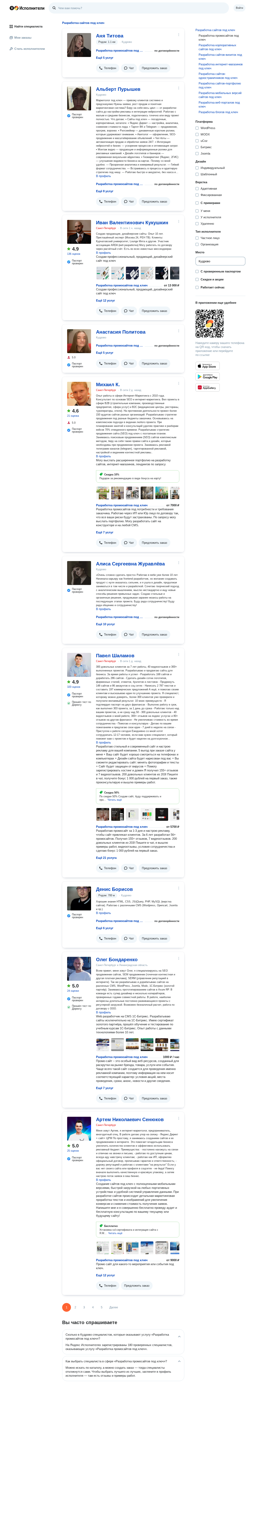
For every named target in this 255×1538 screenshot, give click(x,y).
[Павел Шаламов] (79, 665)
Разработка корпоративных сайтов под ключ (217, 47)
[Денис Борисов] (79, 898)
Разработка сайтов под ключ (215, 30)
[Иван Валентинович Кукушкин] (79, 232)
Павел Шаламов (115, 655)
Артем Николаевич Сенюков (130, 1119)
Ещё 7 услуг (104, 532)
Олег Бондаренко (117, 959)
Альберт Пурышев (118, 89)
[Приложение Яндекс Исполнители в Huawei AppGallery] (207, 387)
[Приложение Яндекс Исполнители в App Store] (207, 366)
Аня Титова (109, 35)
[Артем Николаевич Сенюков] (79, 1129)
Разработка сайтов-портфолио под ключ (220, 85)
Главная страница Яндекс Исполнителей (27, 8)
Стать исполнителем (29, 48)
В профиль (103, 176)
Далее (113, 1307)
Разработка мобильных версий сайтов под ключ (220, 95)
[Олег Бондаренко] (79, 969)
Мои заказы (22, 37)
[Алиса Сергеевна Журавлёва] (79, 573)
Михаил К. (108, 384)
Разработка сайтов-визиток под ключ (220, 56)
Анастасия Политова (120, 332)
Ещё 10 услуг (105, 624)
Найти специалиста (28, 26)
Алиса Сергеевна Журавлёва (130, 563)
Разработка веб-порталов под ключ (219, 104)
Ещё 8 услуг (104, 191)
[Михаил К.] (79, 394)
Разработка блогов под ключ (218, 112)
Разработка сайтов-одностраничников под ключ (218, 75)
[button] (107, 68)
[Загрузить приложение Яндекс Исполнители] (220, 324)
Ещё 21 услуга (106, 857)
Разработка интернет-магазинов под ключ (221, 66)
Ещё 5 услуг (104, 57)
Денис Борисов (114, 889)
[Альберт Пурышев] (79, 98)
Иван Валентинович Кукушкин (132, 222)
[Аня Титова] (79, 45)
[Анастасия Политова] (79, 341)
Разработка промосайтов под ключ (119, 50)
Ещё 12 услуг (105, 300)
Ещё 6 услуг (104, 928)
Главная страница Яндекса (12, 8)
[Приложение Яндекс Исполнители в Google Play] (207, 376)
